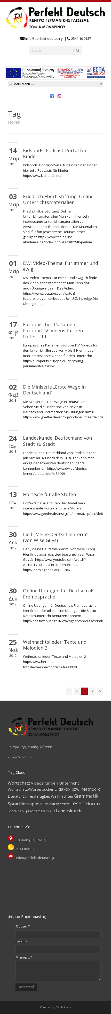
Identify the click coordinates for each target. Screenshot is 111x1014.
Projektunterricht (56, 803)
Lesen (77, 803)
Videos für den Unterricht (55, 783)
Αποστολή (26, 987)
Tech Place (63, 1007)
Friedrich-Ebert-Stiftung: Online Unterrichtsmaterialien (58, 199)
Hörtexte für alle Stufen (49, 494)
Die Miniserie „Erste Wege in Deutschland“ (54, 390)
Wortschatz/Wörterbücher (31, 789)
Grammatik (86, 796)
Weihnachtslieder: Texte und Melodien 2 (54, 645)
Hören (92, 803)
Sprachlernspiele (25, 804)
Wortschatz (19, 783)
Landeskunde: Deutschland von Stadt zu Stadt (57, 441)
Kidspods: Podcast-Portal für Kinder (55, 153)
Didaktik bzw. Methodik (77, 789)
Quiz (51, 811)
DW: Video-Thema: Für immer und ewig (60, 266)
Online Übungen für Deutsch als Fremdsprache (58, 593)
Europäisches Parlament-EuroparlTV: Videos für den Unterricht (53, 330)
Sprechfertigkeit (36, 811)
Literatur (15, 796)
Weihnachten (62, 796)
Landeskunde (69, 811)
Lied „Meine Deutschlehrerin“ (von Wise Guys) (55, 537)
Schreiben (16, 811)
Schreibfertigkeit (36, 796)
